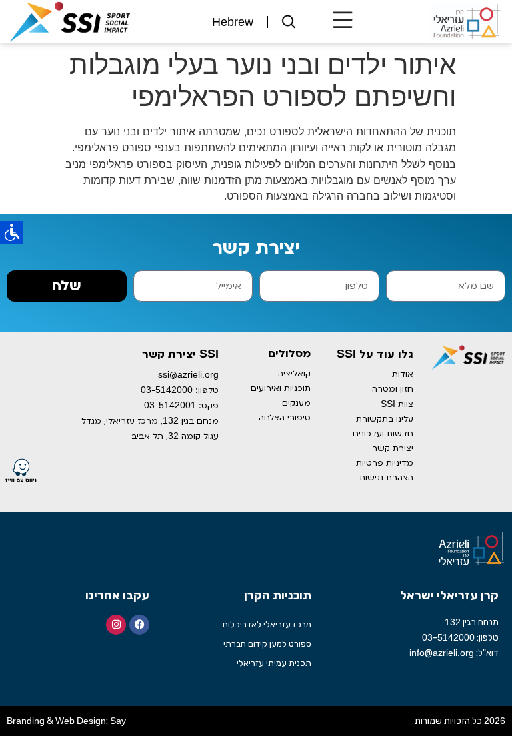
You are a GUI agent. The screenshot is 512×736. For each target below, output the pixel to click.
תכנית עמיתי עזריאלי (274, 663)
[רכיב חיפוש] (289, 21)
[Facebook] (139, 625)
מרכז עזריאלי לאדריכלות (266, 624)
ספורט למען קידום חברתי (267, 644)
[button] (342, 22)
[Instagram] (116, 625)
